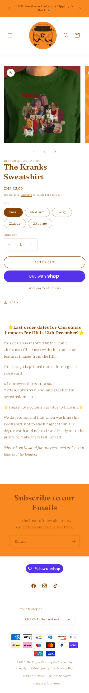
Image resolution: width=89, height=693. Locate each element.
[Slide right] (55, 151)
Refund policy (40, 668)
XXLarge (40, 223)
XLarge (15, 223)
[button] (10, 35)
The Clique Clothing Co (42, 662)
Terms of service (34, 676)
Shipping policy (60, 676)
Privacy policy (63, 668)
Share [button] (14, 302)
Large (62, 212)
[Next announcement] (80, 8)
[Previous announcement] (9, 8)
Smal (13, 212)
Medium (37, 212)
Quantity (10, 235)
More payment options (44, 288)
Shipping (26, 194)
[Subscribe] (73, 541)
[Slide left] (33, 151)
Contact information (47, 683)
